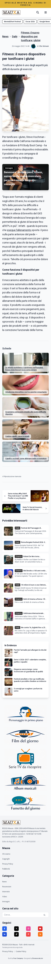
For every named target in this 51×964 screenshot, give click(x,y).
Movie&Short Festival (12, 22)
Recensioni (6, 887)
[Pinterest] (28, 934)
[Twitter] (16, 928)
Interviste (6, 892)
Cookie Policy (21, 951)
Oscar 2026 (30, 22)
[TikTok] (16, 934)
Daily (14, 36)
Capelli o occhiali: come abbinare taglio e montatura (25, 459)
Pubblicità (6, 869)
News (5, 36)
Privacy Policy (7, 864)
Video (4, 897)
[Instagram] (28, 928)
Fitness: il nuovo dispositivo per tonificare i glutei (30, 36)
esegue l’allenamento (19, 230)
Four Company (18, 958)
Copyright (6, 859)
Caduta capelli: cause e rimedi (17, 436)
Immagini (6, 902)
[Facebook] (4, 928)
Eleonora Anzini (37, 958)
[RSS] (40, 934)
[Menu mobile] (45, 12)
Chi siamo (6, 854)
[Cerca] (38, 12)
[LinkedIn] (4, 934)
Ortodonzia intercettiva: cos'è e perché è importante (26, 392)
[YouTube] (40, 928)
